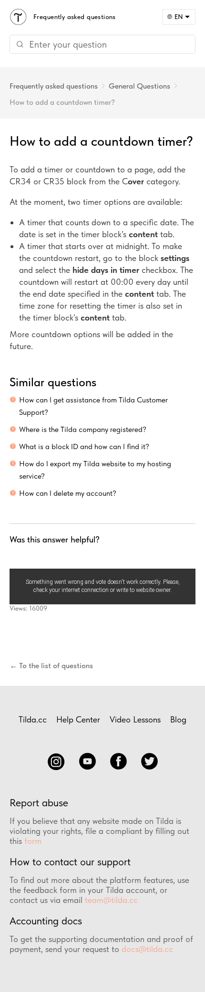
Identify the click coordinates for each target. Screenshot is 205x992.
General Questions (139, 85)
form (32, 841)
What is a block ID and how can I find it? (84, 446)
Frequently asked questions (54, 85)
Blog (178, 719)
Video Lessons (135, 719)
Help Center (78, 719)
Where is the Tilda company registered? (82, 429)
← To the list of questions (51, 665)
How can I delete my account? (67, 493)
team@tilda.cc (111, 900)
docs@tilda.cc (147, 949)
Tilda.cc (33, 719)
